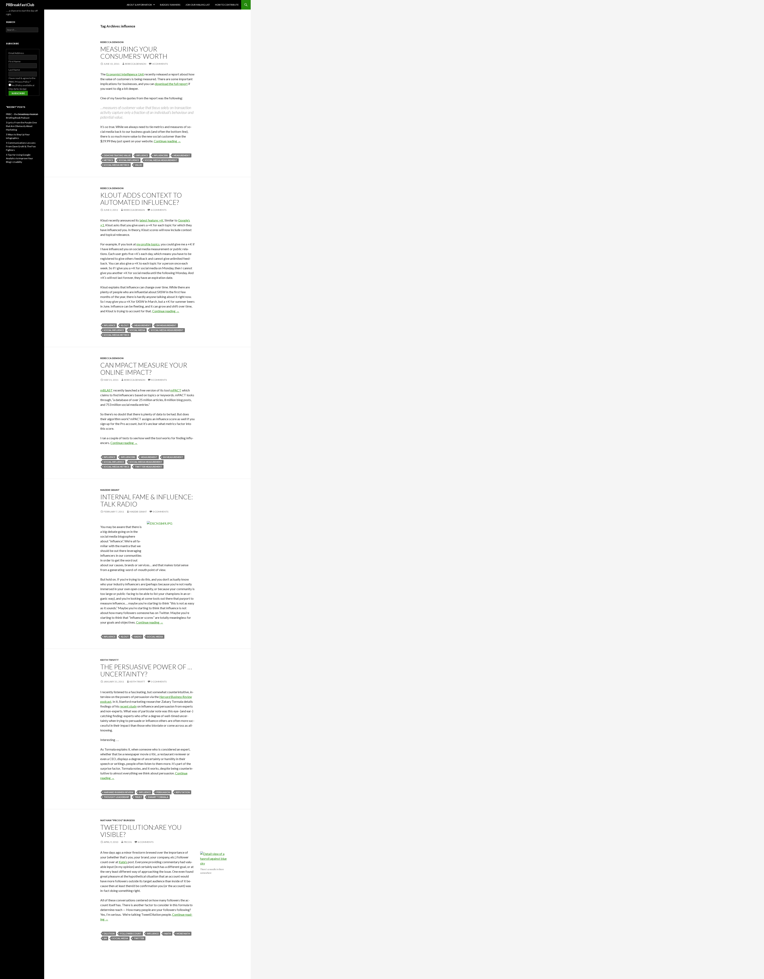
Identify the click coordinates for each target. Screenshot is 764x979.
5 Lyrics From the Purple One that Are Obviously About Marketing (21, 126)
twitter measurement (148, 466)
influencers (161, 155)
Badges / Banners (170, 4)
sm (105, 938)
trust (138, 797)
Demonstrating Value (117, 155)
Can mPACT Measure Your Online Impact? (143, 368)
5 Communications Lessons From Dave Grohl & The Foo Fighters (21, 146)
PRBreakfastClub (20, 5)
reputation (183, 792)
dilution (109, 933)
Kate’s (123, 862)
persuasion (163, 792)
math (167, 933)
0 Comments (160, 511)
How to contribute (227, 4)
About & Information (139, 4)
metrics (108, 160)
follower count (130, 933)
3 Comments (159, 681)
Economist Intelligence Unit (125, 74)
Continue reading (167, 141)
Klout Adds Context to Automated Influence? (141, 198)
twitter (139, 938)
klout (125, 325)
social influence (129, 160)
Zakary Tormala (158, 797)
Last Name (14, 69)
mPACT (175, 390)
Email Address (16, 53)
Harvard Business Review (119, 792)
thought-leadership (116, 797)
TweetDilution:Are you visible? (141, 830)
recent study (128, 706)
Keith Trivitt (109, 659)
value (138, 165)
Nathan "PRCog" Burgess (117, 820)
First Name (14, 61)
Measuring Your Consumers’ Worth (133, 52)
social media (137, 330)
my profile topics (148, 244)
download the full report (171, 84)
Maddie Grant (110, 489)
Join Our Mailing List (197, 4)
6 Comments (158, 209)
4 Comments (160, 63)
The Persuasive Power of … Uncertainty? (146, 670)
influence (142, 155)
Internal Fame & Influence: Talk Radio (146, 500)
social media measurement (161, 160)
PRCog (128, 841)
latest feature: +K (151, 220)
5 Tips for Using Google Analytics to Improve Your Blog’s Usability (19, 158)
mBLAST (106, 390)
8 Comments (159, 379)
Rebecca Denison (112, 42)
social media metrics (116, 165)
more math (183, 933)
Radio (138, 636)
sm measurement (166, 325)
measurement (181, 155)
